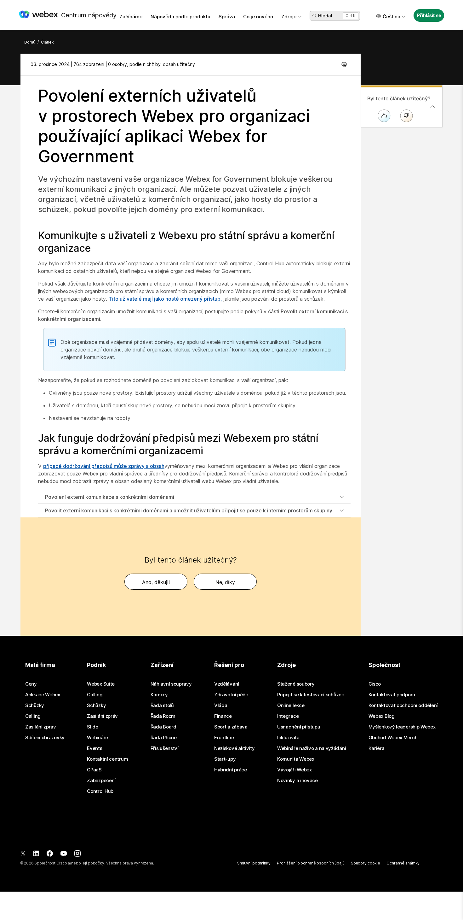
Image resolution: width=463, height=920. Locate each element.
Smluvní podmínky (254, 863)
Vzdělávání (226, 684)
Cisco (375, 684)
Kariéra (377, 748)
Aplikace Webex (42, 695)
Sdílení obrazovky (45, 737)
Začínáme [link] (130, 17)
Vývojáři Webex (294, 770)
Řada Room (163, 716)
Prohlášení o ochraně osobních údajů (311, 863)
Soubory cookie (365, 863)
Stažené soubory (296, 684)
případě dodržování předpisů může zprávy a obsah (103, 466)
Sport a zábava (231, 727)
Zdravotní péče (231, 695)
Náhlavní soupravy (171, 684)
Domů (29, 42)
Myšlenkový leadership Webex (402, 727)
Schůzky (34, 705)
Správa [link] (227, 17)
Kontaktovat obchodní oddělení (403, 705)
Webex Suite (101, 684)
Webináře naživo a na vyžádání (311, 748)
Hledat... (326, 15)
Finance (223, 716)
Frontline (224, 737)
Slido (92, 727)
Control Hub (100, 791)
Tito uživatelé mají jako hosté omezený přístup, (165, 299)
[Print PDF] (344, 64)
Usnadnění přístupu (298, 727)
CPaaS (94, 770)
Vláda (220, 705)
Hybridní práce (230, 770)
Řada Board (163, 727)
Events (94, 748)
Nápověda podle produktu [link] (180, 17)
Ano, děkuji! (156, 582)
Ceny (31, 684)
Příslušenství (165, 748)
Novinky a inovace (297, 780)
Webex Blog (382, 716)
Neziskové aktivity (234, 748)
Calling (33, 716)
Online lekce (290, 705)
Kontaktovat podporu (392, 695)
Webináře (97, 737)
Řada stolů (162, 705)
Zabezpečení (101, 780)
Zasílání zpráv (40, 727)
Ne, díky (225, 582)
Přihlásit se (429, 15)
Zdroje (288, 17)
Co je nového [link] (258, 17)
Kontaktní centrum (107, 759)
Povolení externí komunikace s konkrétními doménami (109, 497)
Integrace (288, 716)
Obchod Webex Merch (393, 737)
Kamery (159, 695)
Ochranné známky (403, 863)
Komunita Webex (295, 759)
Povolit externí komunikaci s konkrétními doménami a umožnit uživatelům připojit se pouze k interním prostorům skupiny (188, 510)
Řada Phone (164, 737)
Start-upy (225, 759)
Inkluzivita (288, 737)
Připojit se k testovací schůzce (310, 695)
